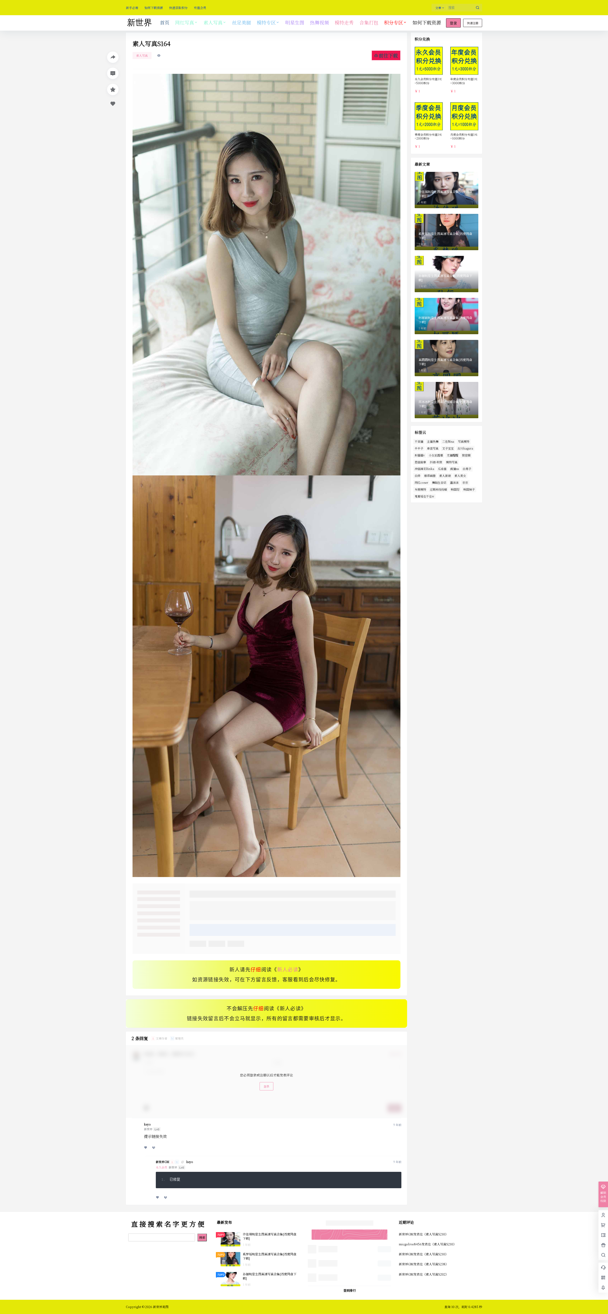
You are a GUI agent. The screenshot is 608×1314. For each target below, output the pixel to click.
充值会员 (200, 7)
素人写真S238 (435, 1264)
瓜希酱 (442, 469)
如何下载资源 (153, 7)
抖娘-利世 (436, 462)
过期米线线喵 (438, 489)
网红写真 (184, 22)
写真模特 (463, 441)
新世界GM (162, 1161)
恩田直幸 (420, 462)
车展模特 (420, 489)
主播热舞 (432, 441)
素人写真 (213, 22)
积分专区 (393, 22)
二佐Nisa (448, 441)
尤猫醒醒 (452, 455)
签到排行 (349, 1290)
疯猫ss (454, 469)
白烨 (417, 476)
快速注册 (472, 23)
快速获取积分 (178, 7)
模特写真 (451, 462)
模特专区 (266, 22)
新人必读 (287, 969)
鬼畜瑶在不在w (424, 496)
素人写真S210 (435, 1234)
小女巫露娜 (436, 455)
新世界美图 (160, 1307)
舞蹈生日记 (439, 482)
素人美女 (460, 476)
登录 (453, 23)
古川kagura (465, 448)
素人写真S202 (435, 1274)
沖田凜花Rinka (424, 469)
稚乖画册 (430, 476)
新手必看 (132, 7)
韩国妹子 (469, 489)
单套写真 (432, 448)
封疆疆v (420, 455)
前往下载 (388, 55)
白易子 (467, 469)
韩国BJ (455, 489)
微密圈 (466, 455)
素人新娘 (445, 476)
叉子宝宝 (448, 448)
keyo (147, 1124)
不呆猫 (419, 441)
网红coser (421, 482)
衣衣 (465, 482)
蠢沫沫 (454, 482)
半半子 (419, 448)
